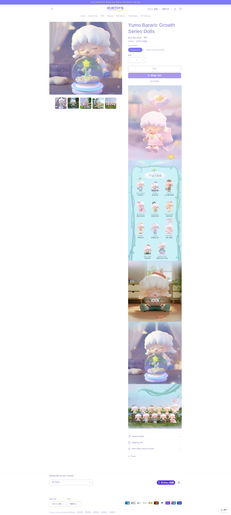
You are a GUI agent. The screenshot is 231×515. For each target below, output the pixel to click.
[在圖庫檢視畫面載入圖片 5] (110, 103)
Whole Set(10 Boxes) (156, 50)
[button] (52, 9)
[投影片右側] (119, 103)
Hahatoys (58, 512)
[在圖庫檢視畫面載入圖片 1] (60, 103)
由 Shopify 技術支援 (68, 512)
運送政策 (104, 512)
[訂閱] (90, 482)
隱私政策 (88, 512)
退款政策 (80, 512)
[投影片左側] (52, 103)
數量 (129, 55)
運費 (145, 41)
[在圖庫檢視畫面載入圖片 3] (85, 103)
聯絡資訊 (112, 512)
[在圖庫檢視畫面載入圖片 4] (98, 103)
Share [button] (133, 456)
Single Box (136, 50)
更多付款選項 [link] (154, 81)
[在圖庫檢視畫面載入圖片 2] (73, 103)
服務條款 (96, 512)
